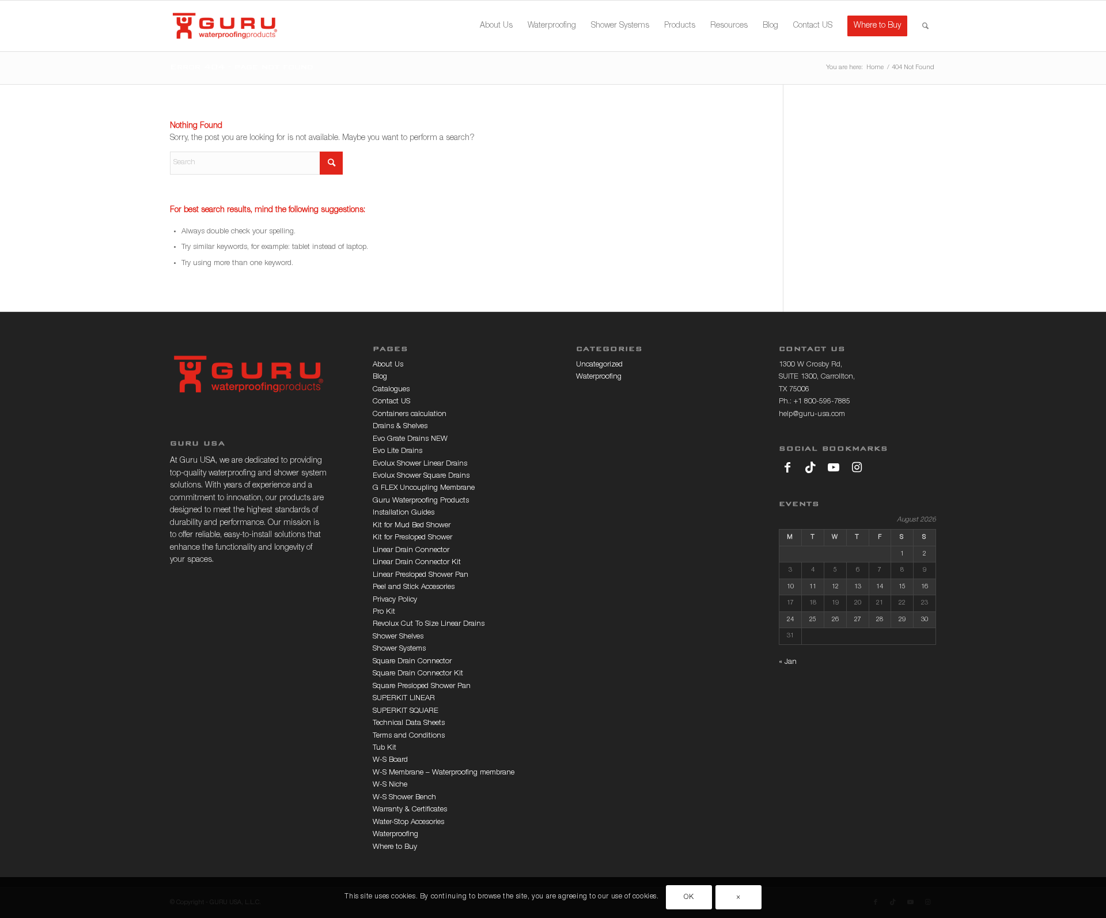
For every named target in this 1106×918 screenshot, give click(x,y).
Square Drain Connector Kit (418, 674)
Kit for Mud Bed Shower (411, 526)
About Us (388, 365)
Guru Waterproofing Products (421, 501)
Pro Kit (384, 612)
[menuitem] (496, 26)
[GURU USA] (225, 26)
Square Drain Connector (412, 662)
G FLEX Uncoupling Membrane (424, 488)
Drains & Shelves (400, 426)
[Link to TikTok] (810, 467)
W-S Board (390, 760)
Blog (380, 377)
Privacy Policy (395, 600)
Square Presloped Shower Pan (422, 686)
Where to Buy (395, 847)
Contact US (391, 402)
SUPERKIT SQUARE (405, 711)
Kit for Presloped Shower (412, 538)
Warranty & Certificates (410, 810)
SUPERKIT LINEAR (404, 698)
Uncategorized (599, 365)
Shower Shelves (398, 637)
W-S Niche (390, 785)
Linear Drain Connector (411, 550)
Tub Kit (384, 748)
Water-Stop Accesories (408, 822)
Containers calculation (409, 414)
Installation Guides (403, 513)
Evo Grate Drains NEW (410, 439)
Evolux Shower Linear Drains (420, 464)
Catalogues (391, 390)
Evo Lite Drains (397, 451)
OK (689, 897)
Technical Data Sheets (409, 723)
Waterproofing (395, 834)
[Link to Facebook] (787, 467)
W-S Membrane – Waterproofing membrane (443, 773)
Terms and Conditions (409, 736)
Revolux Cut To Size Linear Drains (428, 624)
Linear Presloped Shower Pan (420, 575)
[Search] (925, 26)
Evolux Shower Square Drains (421, 476)
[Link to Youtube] (833, 467)
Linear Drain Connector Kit (417, 562)
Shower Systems (399, 649)
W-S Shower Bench (404, 798)
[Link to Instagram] (856, 467)
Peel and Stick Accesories (413, 587)
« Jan (788, 662)
